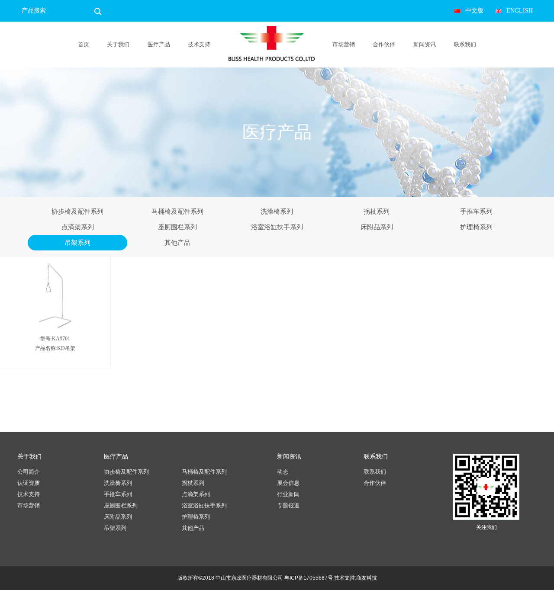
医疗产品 (159, 44)
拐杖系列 (377, 211)
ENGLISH (519, 10)
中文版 (474, 10)
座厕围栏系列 (177, 227)
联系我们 (465, 44)
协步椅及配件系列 (77, 211)
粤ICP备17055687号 (308, 578)
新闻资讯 (424, 44)
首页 (83, 44)
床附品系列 (377, 227)
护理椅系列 (476, 227)
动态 (282, 471)
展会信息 (288, 483)
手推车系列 (476, 211)
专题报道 (288, 505)
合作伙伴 (384, 44)
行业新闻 (288, 494)
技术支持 (199, 44)
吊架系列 (77, 242)
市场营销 (343, 44)
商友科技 (366, 578)
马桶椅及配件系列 (177, 211)
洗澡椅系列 (277, 211)
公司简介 (28, 471)
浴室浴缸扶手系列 (277, 227)
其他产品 (177, 242)
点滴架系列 (77, 227)
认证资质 (28, 483)
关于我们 (118, 44)
